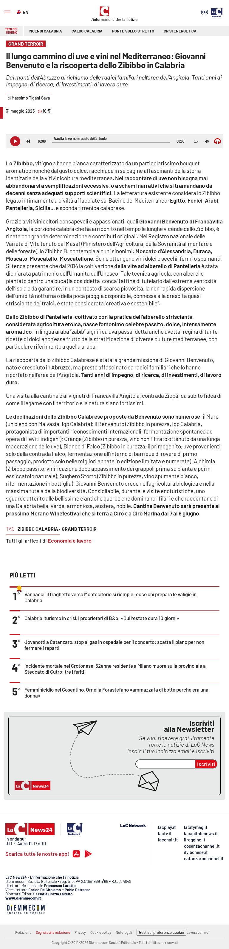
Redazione (23, 932)
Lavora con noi (197, 932)
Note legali (124, 932)
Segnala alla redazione (53, 932)
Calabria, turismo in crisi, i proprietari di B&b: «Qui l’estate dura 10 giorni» (101, 618)
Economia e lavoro (70, 540)
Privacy (80, 932)
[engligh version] (19, 12)
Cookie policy (100, 932)
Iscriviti (206, 764)
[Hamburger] (7, 12)
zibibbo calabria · (39, 529)
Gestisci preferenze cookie (161, 932)
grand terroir (79, 529)
